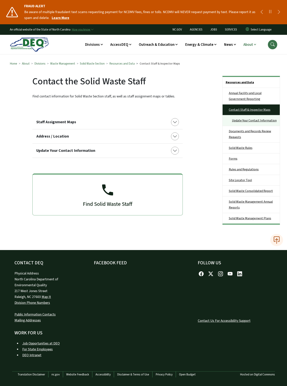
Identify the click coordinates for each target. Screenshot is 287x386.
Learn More (60, 17)
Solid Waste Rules (240, 148)
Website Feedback (77, 374)
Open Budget (187, 374)
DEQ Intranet (31, 355)
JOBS (213, 29)
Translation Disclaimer (31, 374)
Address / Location (52, 136)
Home (13, 63)
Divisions (39, 63)
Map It (46, 296)
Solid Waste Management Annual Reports (251, 205)
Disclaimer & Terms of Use (133, 374)
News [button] (228, 44)
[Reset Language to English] (247, 29)
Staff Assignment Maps (56, 122)
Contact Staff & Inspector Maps (249, 110)
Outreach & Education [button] (157, 44)
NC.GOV (177, 29)
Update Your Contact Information (65, 150)
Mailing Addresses (27, 320)
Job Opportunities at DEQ (41, 343)
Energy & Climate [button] (199, 44)
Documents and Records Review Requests (250, 134)
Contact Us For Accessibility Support (224, 320)
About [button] (248, 44)
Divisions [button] (92, 44)
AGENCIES (196, 29)
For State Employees (37, 349)
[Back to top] (276, 240)
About (26, 63)
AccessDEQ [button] (119, 44)
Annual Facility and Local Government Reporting (245, 96)
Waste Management (62, 63)
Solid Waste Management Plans (250, 218)
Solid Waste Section (92, 63)
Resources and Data (122, 63)
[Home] (29, 40)
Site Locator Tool (240, 180)
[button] (272, 44)
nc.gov (56, 374)
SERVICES (231, 29)
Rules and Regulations (244, 169)
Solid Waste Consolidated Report (251, 191)
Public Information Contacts (35, 314)
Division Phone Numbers (32, 302)
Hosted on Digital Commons (257, 374)
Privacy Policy (164, 374)
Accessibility (103, 374)
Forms (233, 159)
